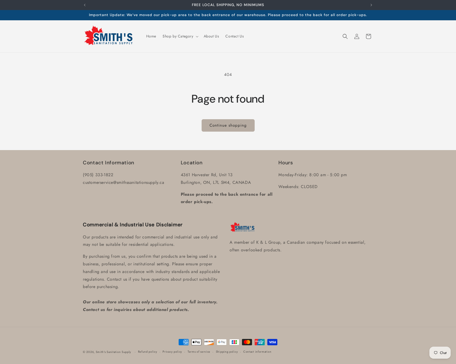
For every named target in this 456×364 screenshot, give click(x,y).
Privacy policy (172, 351)
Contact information (257, 351)
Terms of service (199, 351)
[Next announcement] (371, 5)
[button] (180, 36)
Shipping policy (227, 351)
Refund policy (147, 351)
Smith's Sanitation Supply (113, 352)
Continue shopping (228, 125)
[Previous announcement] (85, 5)
